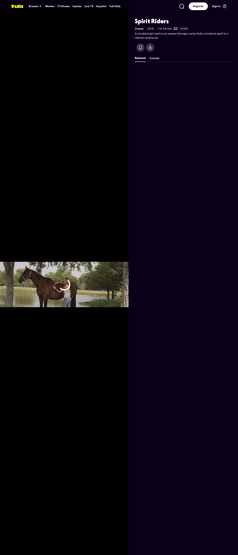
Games (77, 6)
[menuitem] (35, 6)
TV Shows (63, 6)
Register (198, 6)
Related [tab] (140, 58)
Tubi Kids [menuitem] (115, 6)
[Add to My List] (140, 47)
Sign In (216, 6)
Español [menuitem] (101, 6)
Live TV (88, 6)
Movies (49, 6)
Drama (139, 28)
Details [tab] (154, 58)
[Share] (150, 47)
